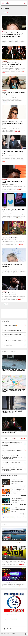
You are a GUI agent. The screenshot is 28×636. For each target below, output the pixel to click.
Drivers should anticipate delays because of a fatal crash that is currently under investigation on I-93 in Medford (13, 390)
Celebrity (4, 61)
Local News (6, 537)
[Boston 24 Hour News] (6, 4)
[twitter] (10, 629)
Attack (4, 31)
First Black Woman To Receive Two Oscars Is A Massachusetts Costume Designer (12, 123)
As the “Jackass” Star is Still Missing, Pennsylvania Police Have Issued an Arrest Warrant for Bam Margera (12, 34)
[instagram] (7, 629)
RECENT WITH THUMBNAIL (9, 351)
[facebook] (4, 629)
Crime (5, 575)
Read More (20, 42)
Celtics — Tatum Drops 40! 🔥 (13, 539)
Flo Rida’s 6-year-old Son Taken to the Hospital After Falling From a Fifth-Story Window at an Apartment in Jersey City (12, 411)
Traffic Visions (14, 619)
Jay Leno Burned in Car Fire (10, 237)
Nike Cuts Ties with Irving (9, 293)
